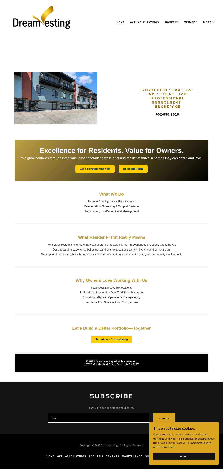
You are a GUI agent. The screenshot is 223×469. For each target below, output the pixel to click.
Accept (184, 456)
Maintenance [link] (132, 456)
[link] (43, 21)
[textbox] (98, 418)
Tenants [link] (191, 22)
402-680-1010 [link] (167, 114)
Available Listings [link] (144, 22)
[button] (209, 22)
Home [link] (120, 22)
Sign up (164, 418)
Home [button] (50, 456)
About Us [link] (171, 22)
